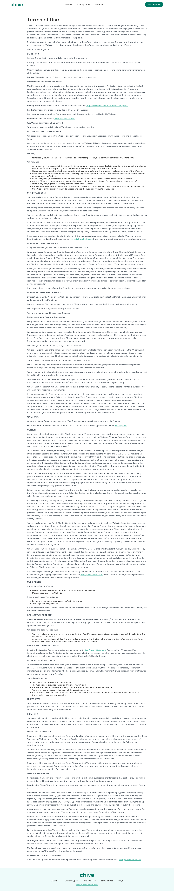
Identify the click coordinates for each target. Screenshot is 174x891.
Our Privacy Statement (95, 650)
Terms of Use (107, 880)
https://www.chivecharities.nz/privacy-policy (107, 105)
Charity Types (83, 4)
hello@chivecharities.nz (82, 239)
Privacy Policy (121, 425)
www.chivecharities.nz (64, 118)
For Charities (154, 4)
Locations (99, 4)
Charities (68, 4)
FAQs (120, 880)
